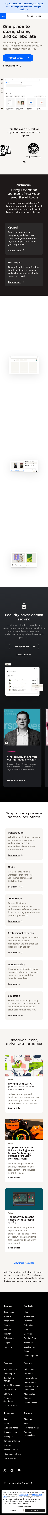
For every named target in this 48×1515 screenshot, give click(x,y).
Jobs (26, 1423)
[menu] (45, 16)
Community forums (11, 1441)
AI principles (29, 1394)
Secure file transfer (11, 1385)
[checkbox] (24, 163)
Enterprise (28, 1325)
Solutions (7, 1329)
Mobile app (8, 1316)
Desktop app (8, 1312)
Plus (26, 1312)
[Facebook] (12, 1470)
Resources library (10, 1432)
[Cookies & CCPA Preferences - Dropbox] (24, 1501)
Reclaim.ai (28, 1342)
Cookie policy (30, 1382)
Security (7, 1334)
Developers (8, 1436)
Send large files (10, 1369)
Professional (29, 1316)
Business (28, 1321)
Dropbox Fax (29, 1347)
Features (7, 1325)
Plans (26, 1351)
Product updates (31, 1356)
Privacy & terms (30, 1378)
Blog (5, 1419)
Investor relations (31, 1428)
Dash (26, 1329)
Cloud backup (9, 1389)
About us (28, 1419)
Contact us (29, 1373)
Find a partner (9, 1458)
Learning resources (32, 1403)
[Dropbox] (3, 16)
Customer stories (10, 1428)
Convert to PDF (10, 1405)
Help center (29, 1369)
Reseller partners (10, 1449)
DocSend (28, 1334)
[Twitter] (5, 1470)
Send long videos (10, 1373)
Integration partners (12, 1454)
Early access (8, 1338)
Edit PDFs (7, 1394)
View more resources (24, 1263)
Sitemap (27, 1398)
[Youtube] (19, 1470)
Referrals (7, 1445)
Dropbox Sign (30, 1338)
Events (6, 1423)
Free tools (7, 1347)
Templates (7, 1342)
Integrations (8, 1321)
